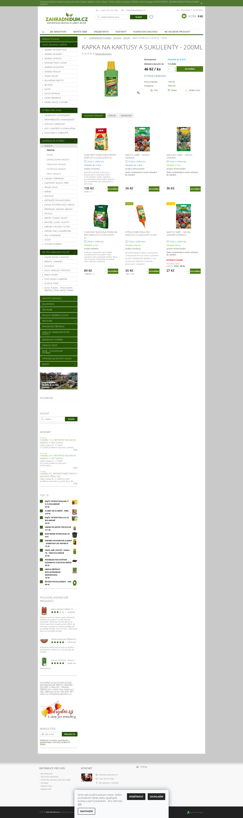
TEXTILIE (48, 213)
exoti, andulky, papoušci (57, 270)
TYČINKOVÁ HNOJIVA (56, 169)
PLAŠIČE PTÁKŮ (51, 283)
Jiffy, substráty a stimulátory (60, 128)
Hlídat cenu (194, 90)
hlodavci (49, 266)
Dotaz (174, 90)
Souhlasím (156, 796)
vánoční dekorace (52, 298)
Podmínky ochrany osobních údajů (56, 779)
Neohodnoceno (103, 53)
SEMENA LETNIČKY (53, 58)
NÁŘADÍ (47, 191)
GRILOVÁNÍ (47, 320)
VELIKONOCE (48, 304)
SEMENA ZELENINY (53, 54)
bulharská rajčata (54, 80)
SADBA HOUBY (51, 76)
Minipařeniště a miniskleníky (59, 119)
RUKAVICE (49, 196)
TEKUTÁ (51, 150)
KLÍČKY (47, 89)
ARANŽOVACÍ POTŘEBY (52, 339)
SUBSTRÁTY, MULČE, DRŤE (56, 183)
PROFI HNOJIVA (54, 173)
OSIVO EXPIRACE (52, 93)
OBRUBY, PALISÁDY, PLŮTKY (57, 226)
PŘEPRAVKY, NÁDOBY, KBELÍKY (58, 209)
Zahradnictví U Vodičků (109, 783)
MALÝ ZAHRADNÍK (52, 235)
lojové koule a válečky (56, 257)
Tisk (156, 90)
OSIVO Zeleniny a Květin (54, 44)
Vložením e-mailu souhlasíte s (55, 742)
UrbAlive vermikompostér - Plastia (56, 333)
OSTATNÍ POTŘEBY (53, 244)
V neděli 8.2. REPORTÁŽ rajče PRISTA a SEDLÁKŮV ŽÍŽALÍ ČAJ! (58, 475)
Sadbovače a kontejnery (57, 115)
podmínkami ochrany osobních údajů (55, 743)
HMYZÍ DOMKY (51, 274)
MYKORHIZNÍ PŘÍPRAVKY (53, 326)
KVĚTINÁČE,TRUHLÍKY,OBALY (57, 200)
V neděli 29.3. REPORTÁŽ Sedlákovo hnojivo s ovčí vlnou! (58, 457)
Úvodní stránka (43, 31)
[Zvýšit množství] (175, 68)
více (75, 450)
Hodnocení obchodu (145, 31)
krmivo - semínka (53, 261)
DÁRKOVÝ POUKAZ (50, 39)
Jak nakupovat (58, 31)
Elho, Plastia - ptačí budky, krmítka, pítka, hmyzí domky (58, 289)
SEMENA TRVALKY (52, 71)
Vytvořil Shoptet (196, 812)
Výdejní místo (101, 31)
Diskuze (112, 115)
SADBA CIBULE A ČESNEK (56, 102)
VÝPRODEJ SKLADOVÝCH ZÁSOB (56, 358)
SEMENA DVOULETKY (54, 67)
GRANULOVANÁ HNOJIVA (58, 159)
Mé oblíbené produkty (177, 31)
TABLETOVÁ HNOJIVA (56, 164)
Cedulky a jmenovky (54, 124)
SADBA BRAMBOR (52, 97)
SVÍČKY (47, 239)
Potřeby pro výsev (51, 110)
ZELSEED (48, 84)
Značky (45, 364)
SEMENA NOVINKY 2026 (55, 49)
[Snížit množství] (175, 70)
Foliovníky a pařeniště (56, 132)
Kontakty (121, 31)
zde (80, 804)
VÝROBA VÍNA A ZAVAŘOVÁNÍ (57, 231)
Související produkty (93, 115)
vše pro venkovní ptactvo (56, 252)
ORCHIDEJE (47, 309)
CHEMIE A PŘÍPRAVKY (54, 178)
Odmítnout (136, 796)
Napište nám (80, 31)
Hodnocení (126, 115)
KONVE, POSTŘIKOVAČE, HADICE (59, 204)
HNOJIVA (48, 146)
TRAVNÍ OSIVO (51, 187)
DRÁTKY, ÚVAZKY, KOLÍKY (55, 218)
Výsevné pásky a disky (55, 62)
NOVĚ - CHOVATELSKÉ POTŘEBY (52, 352)
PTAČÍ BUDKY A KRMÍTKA (55, 279)
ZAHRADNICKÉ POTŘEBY (53, 140)
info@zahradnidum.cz (108, 774)
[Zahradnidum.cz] (67, 19)
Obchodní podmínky (49, 776)
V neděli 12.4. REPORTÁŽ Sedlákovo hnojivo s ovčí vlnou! (58, 441)
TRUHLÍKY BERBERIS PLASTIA (55, 315)
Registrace (198, 10)
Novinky (45, 432)
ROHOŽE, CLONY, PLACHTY (56, 222)
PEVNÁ (50, 155)
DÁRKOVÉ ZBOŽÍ (49, 345)
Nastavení (86, 811)
